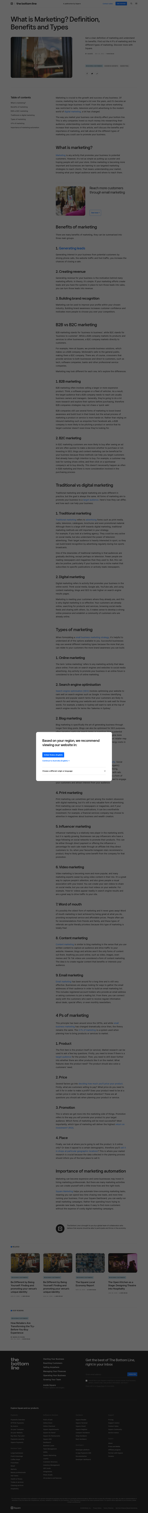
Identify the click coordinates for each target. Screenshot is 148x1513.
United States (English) (53, 755)
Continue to (56, 761)
